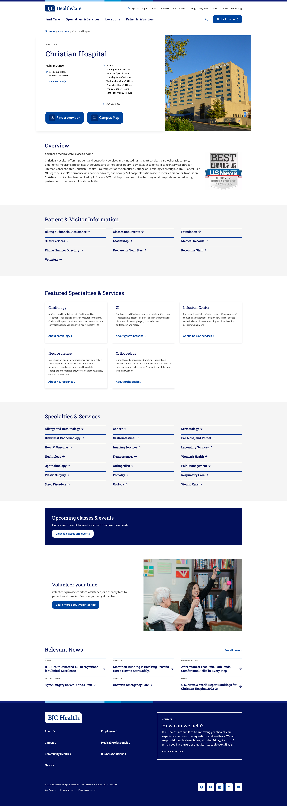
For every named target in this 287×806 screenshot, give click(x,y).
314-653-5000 (113, 103)
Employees (108, 731)
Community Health (57, 754)
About (154, 8)
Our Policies (50, 790)
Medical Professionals (114, 742)
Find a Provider (226, 19)
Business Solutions (112, 754)
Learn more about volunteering (76, 604)
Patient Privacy (67, 790)
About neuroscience (60, 381)
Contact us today (171, 751)
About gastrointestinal (130, 336)
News (216, 8)
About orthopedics (127, 381)
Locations (63, 31)
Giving (192, 8)
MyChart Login (139, 8)
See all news (232, 650)
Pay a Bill (204, 8)
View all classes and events (73, 533)
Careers (165, 8)
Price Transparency (87, 790)
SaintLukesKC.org (232, 8)
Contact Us (179, 8)
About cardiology (59, 336)
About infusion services (197, 336)
